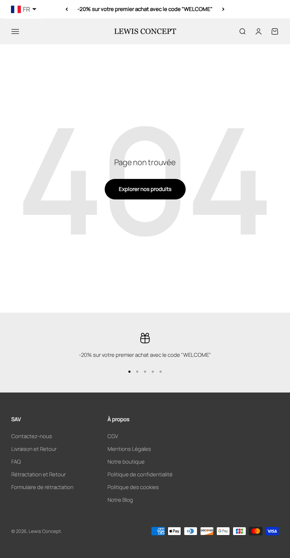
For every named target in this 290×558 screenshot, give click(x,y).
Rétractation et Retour (38, 474)
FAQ (16, 461)
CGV (113, 436)
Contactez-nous (31, 436)
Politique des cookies (133, 487)
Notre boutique (126, 461)
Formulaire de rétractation (42, 487)
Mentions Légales (129, 449)
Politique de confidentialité (140, 474)
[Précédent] (66, 9)
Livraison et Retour (34, 449)
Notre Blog (120, 500)
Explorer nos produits (145, 189)
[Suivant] (223, 9)
